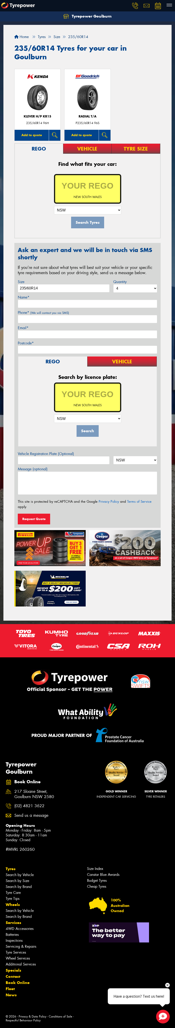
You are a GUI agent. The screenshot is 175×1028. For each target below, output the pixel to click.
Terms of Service (139, 501)
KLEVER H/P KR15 (37, 116)
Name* (23, 297)
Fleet (10, 988)
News (11, 994)
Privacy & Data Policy (32, 1016)
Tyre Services (16, 952)
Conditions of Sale (60, 1016)
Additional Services (21, 964)
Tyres (10, 868)
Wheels (13, 904)
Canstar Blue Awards (103, 874)
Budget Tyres (97, 880)
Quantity (120, 281)
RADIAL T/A (87, 116)
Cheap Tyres (96, 886)
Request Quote (34, 519)
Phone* (43, 312)
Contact (13, 976)
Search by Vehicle (20, 874)
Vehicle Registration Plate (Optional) (46, 453)
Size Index (95, 868)
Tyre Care (13, 892)
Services (13, 922)
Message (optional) (33, 469)
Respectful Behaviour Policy (23, 1020)
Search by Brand (19, 886)
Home (23, 36)
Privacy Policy (109, 501)
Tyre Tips (12, 898)
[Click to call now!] (135, 5)
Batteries (12, 934)
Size (21, 281)
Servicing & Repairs (21, 946)
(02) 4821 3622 (29, 806)
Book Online (18, 982)
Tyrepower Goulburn (91, 16)
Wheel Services (18, 958)
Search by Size (17, 880)
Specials (13, 970)
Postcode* (26, 343)
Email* (23, 327)
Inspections (14, 940)
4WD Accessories (19, 928)
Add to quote (31, 135)
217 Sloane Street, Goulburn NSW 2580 (34, 794)
